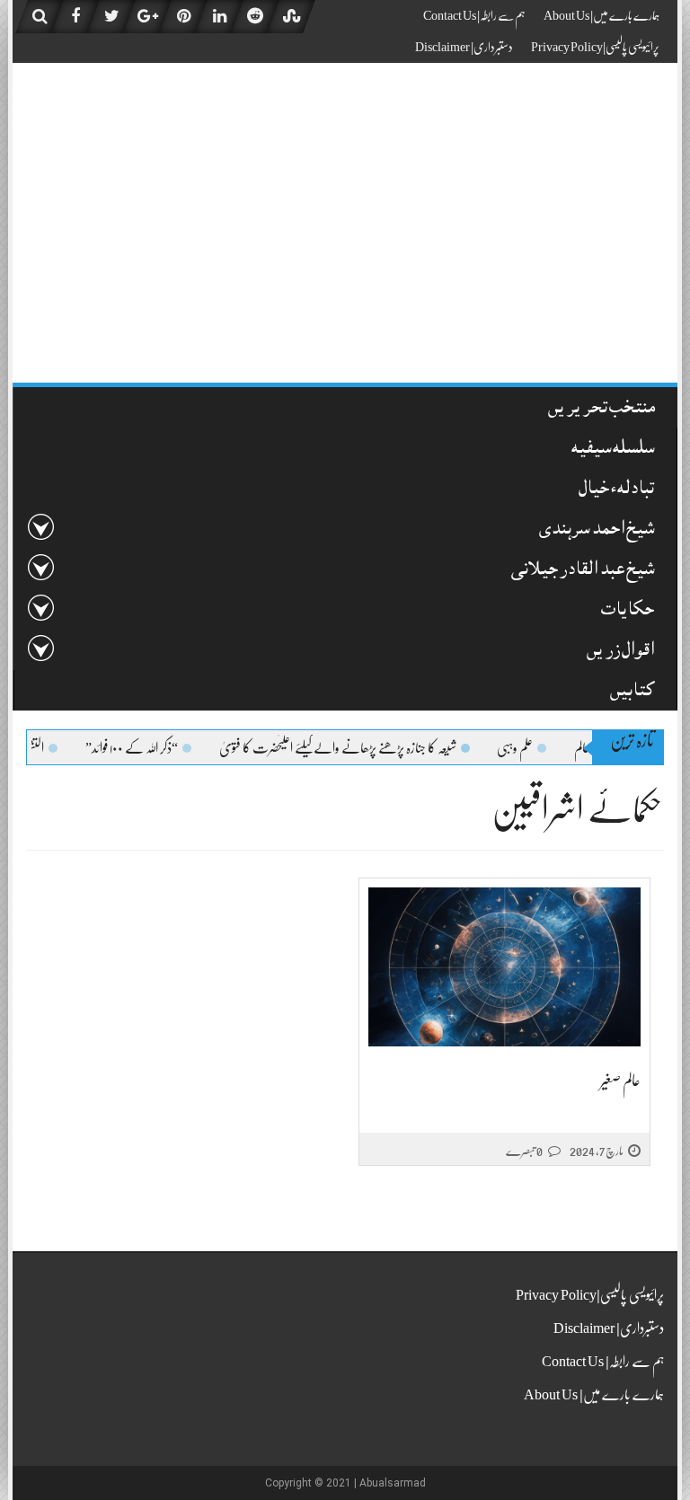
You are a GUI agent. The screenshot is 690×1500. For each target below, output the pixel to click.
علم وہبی (535, 748)
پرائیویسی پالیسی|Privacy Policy (595, 46)
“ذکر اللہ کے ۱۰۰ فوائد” (152, 748)
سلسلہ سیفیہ (612, 449)
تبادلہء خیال (616, 490)
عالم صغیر (620, 1080)
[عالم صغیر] (504, 967)
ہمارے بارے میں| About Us (601, 15)
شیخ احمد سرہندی (596, 530)
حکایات (627, 611)
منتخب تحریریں (601, 409)
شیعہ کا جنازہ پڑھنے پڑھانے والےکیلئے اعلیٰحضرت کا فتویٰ (358, 748)
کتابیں (632, 692)
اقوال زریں (620, 652)
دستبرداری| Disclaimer (464, 46)
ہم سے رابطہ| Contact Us (474, 15)
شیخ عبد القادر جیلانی (582, 571)
